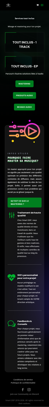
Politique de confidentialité (23, 383)
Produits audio (24, 95)
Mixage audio (24, 107)
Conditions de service (23, 379)
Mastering (24, 84)
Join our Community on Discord (24, 394)
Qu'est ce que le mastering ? (20, 202)
